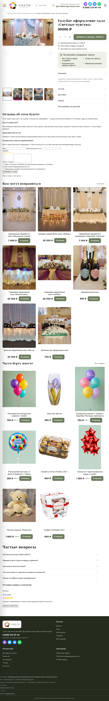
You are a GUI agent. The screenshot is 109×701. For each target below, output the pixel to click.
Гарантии (6, 656)
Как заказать (7, 660)
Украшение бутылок (90, 292)
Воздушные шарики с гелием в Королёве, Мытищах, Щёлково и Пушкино (90, 415)
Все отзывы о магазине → (13, 176)
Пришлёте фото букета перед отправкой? (20, 560)
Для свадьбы (17, 13)
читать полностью (10, 606)
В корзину (24, 241)
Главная (9, 13)
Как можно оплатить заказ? (14, 566)
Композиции (60, 632)
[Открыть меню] (4, 5)
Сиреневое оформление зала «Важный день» (19, 293)
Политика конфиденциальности (68, 656)
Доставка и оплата (10, 653)
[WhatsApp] (99, 4)
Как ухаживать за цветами (69, 106)
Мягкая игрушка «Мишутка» (19, 530)
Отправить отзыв (10, 172)
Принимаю (25, 169)
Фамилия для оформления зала (54, 350)
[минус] (60, 37)
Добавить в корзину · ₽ (90, 37)
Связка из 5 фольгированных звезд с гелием (90, 473)
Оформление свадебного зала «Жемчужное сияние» (19, 235)
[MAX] (85, 4)
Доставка (62, 95)
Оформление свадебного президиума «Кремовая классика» (90, 235)
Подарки (59, 636)
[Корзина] (105, 5)
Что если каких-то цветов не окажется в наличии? (24, 572)
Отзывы (5, 663)
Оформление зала (28, 13)
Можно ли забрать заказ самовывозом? (19, 578)
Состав (61, 89)
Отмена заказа (61, 660)
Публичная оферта (63, 653)
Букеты (58, 626)
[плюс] (69, 37)
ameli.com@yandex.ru (7, 694)
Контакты (6, 666)
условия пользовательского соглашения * (30, 169)
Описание (62, 73)
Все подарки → (100, 363)
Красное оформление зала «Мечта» (19, 350)
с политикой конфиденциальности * (16, 167)
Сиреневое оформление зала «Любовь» (54, 293)
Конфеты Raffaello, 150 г (54, 530)
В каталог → (101, 184)
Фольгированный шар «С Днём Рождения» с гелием (19, 473)
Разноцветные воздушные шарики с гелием (19, 415)
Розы (58, 629)
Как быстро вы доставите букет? (17, 554)
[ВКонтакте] (94, 4)
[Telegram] (90, 4)
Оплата (61, 101)
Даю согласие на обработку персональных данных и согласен (28, 165)
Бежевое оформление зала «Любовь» (54, 234)
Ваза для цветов (54, 414)
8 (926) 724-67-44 (92, 8)
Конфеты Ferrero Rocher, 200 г (54, 472)
